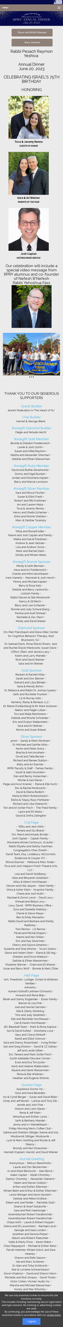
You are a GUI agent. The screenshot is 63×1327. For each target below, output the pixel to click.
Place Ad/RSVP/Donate (32, 32)
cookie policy (54, 1315)
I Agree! (31, 1321)
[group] (31, 18)
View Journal (32, 42)
